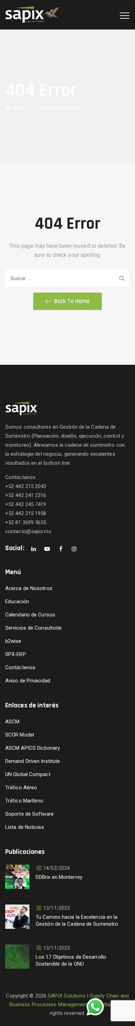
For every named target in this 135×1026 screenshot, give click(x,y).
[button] (67, 301)
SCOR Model (19, 735)
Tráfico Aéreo (21, 787)
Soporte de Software (29, 814)
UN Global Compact (28, 774)
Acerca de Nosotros (28, 588)
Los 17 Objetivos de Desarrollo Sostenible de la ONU (71, 960)
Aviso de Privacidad (27, 681)
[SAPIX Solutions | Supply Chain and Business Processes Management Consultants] (32, 15)
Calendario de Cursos (30, 615)
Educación (17, 601)
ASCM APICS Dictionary (32, 748)
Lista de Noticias (24, 827)
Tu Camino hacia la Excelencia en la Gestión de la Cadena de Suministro (77, 920)
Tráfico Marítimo (24, 801)
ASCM (12, 721)
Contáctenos (20, 667)
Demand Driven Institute (32, 761)
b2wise (13, 641)
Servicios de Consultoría (33, 628)
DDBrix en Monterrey (59, 877)
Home (18, 107)
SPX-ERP (15, 654)
